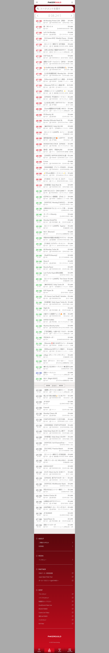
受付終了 (54, 386)
